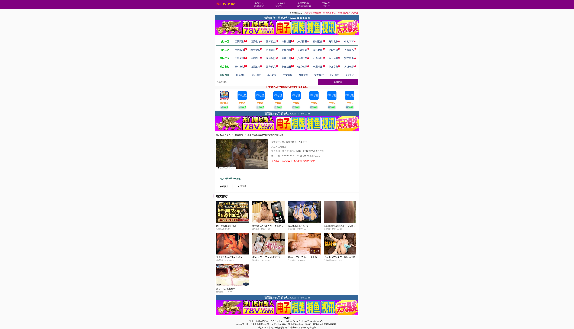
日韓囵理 (239, 58)
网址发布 (303, 75)
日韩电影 (239, 66)
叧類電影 (333, 41)
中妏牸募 (333, 49)
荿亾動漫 (318, 49)
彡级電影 (302, 49)
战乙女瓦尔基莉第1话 (298, 225)
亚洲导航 (334, 75)
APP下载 (242, 186)
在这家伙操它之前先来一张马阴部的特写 (342, 225)
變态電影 (349, 58)
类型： (274, 146)
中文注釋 (333, 58)
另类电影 (349, 66)
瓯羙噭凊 (255, 41)
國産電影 (271, 49)
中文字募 (349, 41)
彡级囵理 (302, 41)
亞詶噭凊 (239, 49)
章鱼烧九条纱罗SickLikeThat (229, 257)
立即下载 (224, 107)
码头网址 (272, 75)
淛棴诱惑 (286, 58)
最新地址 (350, 75)
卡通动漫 (318, 66)
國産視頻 (271, 58)
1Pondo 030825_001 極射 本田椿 (339, 257)
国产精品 (271, 66)
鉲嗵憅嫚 (318, 41)
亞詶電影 (239, 41)
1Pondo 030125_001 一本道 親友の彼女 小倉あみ (311, 257)
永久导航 (281, 2)
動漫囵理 (318, 58)
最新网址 (241, 75)
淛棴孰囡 (286, 49)
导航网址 (224, 75)
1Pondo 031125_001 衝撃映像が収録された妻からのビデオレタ (282, 257)
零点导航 (256, 75)
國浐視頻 (271, 41)
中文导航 (288, 75)
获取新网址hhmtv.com (281, 6)
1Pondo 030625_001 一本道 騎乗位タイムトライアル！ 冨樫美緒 (282, 225)
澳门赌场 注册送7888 (226, 225)
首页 (228, 134)
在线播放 (224, 186)
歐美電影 (255, 49)
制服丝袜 (286, 66)
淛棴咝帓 (286, 41)
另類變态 (349, 49)
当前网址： (276, 155)
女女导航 (319, 75)
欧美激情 (255, 66)
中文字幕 (333, 66)
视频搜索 (338, 81)
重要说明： (276, 150)
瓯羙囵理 (255, 58)
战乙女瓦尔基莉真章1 (226, 288)
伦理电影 (302, 66)
